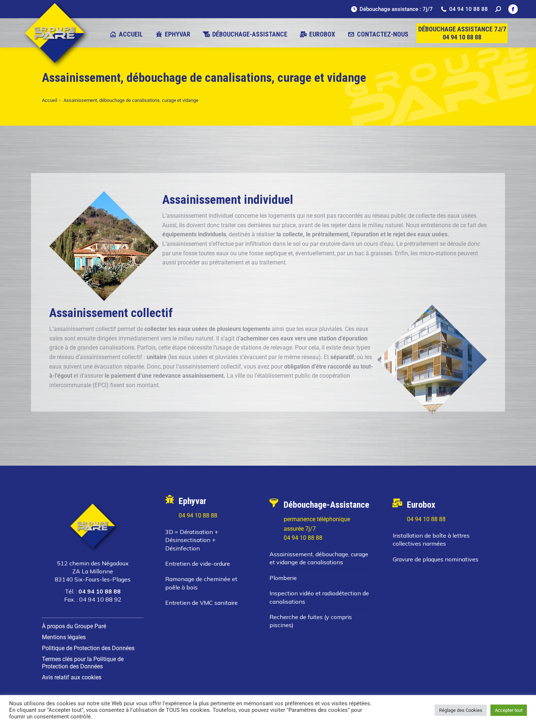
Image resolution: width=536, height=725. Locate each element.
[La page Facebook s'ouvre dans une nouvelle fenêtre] (513, 9)
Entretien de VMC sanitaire (201, 602)
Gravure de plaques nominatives (435, 559)
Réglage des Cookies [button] (460, 710)
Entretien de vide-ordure (197, 563)
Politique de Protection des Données (88, 648)
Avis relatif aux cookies (71, 677)
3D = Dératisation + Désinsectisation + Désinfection (191, 540)
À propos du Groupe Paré (74, 626)
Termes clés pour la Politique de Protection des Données (83, 663)
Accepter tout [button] (509, 710)
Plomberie (283, 577)
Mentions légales (64, 637)
